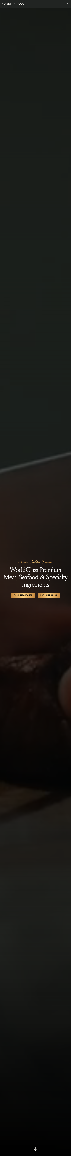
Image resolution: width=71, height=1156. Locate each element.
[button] (67, 6)
